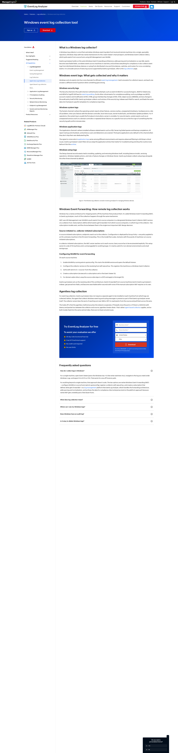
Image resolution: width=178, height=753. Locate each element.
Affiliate (160, 2)
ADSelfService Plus (33, 137)
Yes (149, 745)
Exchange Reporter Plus (34, 144)
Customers (126, 6)
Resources (108, 6)
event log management (110, 80)
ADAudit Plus (31, 133)
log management (90, 387)
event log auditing (88, 94)
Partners (153, 2)
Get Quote (99, 6)
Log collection (41, 14)
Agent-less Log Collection (37, 81)
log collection (128, 69)
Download (140, 6)
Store (148, 2)
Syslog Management (36, 74)
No (149, 749)
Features (83, 6)
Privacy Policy (126, 350)
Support (117, 6)
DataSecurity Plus (32, 140)
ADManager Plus (32, 129)
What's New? (30, 52)
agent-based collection (133, 307)
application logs (83, 139)
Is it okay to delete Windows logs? (72, 421)
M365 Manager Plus (33, 148)
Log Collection (34, 77)
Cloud (43, 125)
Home (26, 14)
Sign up (29, 30)
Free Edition (28, 47)
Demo (91, 6)
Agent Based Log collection (38, 84)
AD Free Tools (31, 162)
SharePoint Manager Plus (35, 155)
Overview (75, 6)
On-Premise (36, 125)
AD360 (29, 159)
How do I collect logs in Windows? (72, 371)
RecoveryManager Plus (34, 151)
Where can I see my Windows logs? (72, 407)
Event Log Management (37, 70)
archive (73, 144)
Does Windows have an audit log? (72, 414)
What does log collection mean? (71, 400)
